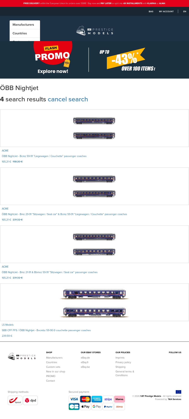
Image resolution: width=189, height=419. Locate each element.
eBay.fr (85, 362)
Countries (51, 362)
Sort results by (8, 107)
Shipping (121, 367)
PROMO (50, 376)
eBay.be (85, 367)
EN (184, 11)
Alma (162, 3)
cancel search (68, 99)
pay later (106, 3)
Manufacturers (54, 358)
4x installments (132, 3)
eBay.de (85, 358)
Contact (50, 381)
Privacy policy (123, 362)
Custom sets (53, 367)
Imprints (120, 358)
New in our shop (55, 372)
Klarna (151, 3)
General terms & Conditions (125, 373)
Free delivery (31, 3)
